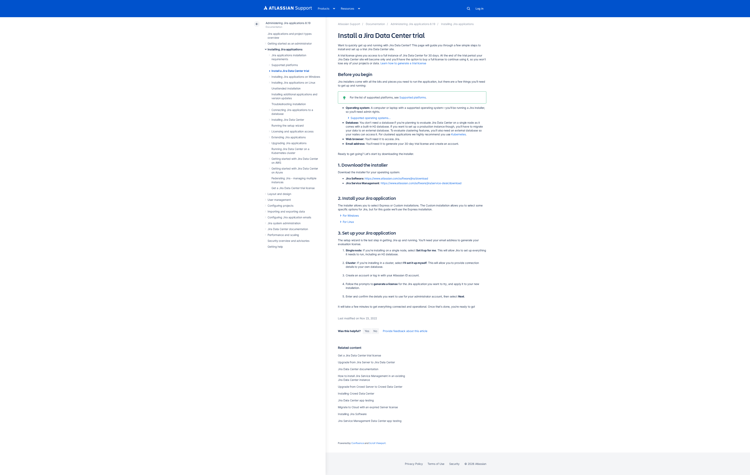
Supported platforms (284, 65)
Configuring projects (280, 205)
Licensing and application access (292, 131)
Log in (479, 8)
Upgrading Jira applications (288, 143)
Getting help (275, 246)
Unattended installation (286, 88)
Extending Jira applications (288, 137)
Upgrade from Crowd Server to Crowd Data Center (370, 386)
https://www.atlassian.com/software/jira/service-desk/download (421, 183)
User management (279, 199)
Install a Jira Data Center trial (290, 70)
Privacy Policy (414, 463)
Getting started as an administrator (290, 43)
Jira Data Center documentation (288, 229)
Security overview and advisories (288, 240)
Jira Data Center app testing (356, 400)
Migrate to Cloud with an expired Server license (368, 407)
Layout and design (279, 194)
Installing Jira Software (352, 414)
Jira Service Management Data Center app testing (370, 420)
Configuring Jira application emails (289, 217)
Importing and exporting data (286, 211)
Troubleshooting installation (288, 104)
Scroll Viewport (377, 443)
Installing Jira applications (285, 49)
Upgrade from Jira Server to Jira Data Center (366, 362)
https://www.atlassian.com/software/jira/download (396, 178)
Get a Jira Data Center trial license (292, 188)
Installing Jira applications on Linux (293, 82)
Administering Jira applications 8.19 (288, 23)
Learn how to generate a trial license (403, 63)
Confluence (357, 443)
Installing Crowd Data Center (356, 393)
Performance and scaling (283, 235)
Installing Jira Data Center (287, 119)
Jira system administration (284, 223)
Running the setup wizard (287, 125)
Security (454, 463)
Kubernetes (458, 134)
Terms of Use (436, 463)
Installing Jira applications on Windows (295, 76)
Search (468, 8)
